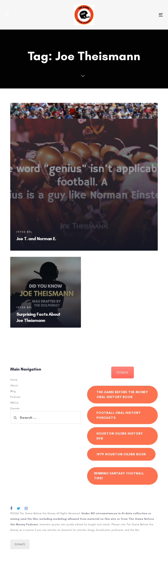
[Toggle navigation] (136, 14)
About (14, 385)
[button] (7, 14)
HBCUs (14, 402)
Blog (13, 391)
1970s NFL (24, 232)
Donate (14, 408)
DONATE (122, 372)
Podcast (15, 397)
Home (13, 379)
